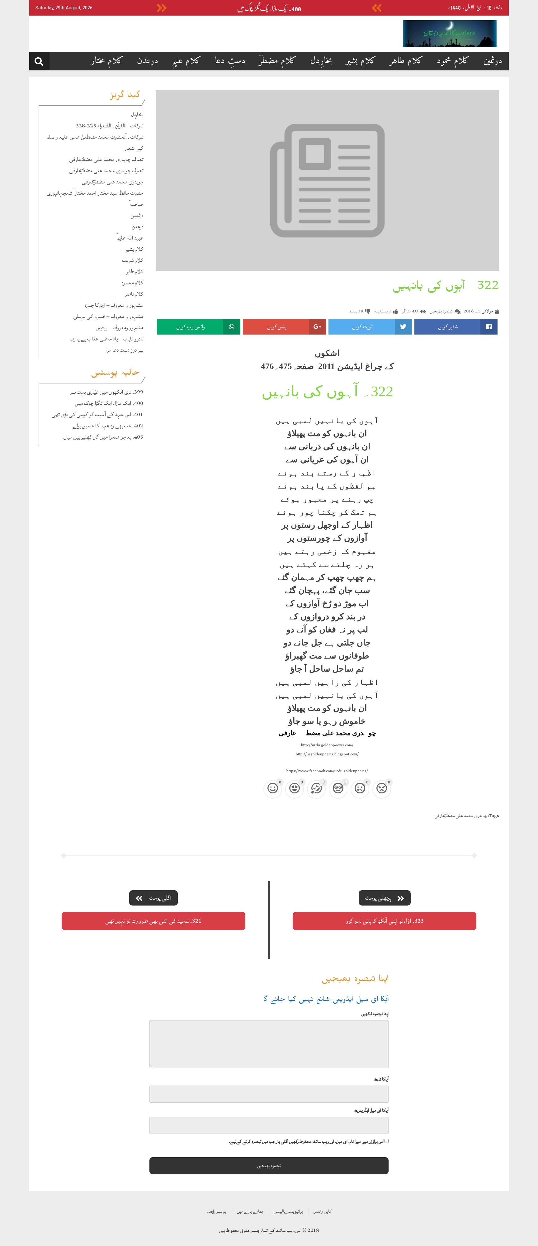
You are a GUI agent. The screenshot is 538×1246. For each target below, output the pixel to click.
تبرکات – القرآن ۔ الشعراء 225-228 (109, 125)
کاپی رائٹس (322, 1211)
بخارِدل (321, 61)
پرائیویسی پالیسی (288, 1211)
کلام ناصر (134, 293)
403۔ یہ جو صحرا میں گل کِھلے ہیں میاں (103, 436)
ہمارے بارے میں (250, 1211)
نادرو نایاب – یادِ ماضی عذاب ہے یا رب (106, 338)
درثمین (493, 61)
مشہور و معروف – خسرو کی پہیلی (108, 316)
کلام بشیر (361, 61)
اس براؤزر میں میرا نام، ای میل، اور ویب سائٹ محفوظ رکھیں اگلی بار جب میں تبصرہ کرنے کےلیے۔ (306, 1141)
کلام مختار (107, 61)
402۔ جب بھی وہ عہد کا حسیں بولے (108, 425)
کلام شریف (132, 260)
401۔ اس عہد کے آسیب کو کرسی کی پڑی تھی (97, 414)
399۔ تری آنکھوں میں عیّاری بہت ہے (106, 392)
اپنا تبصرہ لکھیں (375, 1013)
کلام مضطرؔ (278, 61)
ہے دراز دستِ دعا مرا (124, 350)
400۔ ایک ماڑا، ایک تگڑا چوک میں (269, 8)
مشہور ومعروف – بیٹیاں (119, 327)
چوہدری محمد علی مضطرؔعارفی (112, 181)
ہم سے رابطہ (216, 1211)
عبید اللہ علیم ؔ (129, 237)
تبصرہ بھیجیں (441, 311)
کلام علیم (186, 61)
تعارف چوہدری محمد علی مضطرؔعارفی (106, 159)
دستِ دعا (230, 61)
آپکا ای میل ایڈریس (371, 1110)
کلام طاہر (406, 61)
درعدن (147, 61)
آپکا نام (381, 1079)
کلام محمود (453, 61)
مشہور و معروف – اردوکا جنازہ (114, 305)
